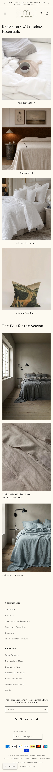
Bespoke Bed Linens (15, 673)
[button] (5, 13)
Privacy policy (45, 758)
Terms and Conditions (15, 627)
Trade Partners (12, 655)
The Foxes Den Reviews (16, 639)
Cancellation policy (27, 766)
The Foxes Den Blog (15, 684)
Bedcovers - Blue (11, 575)
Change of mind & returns (17, 621)
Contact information (35, 762)
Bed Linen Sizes (12, 667)
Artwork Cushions (25, 313)
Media (8, 690)
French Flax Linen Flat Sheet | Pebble (16, 494)
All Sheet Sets (25, 102)
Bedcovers (25, 172)
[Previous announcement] (5, 3)
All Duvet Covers (25, 243)
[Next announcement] (48, 3)
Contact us (10, 609)
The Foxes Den (20, 755)
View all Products (13, 678)
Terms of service (30, 758)
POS (27, 755)
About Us (9, 615)
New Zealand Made (14, 661)
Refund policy (16, 758)
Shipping (9, 633)
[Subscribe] (45, 709)
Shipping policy (19, 762)
